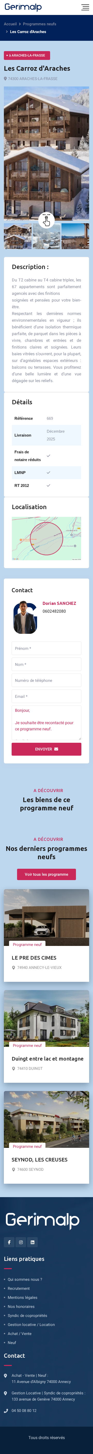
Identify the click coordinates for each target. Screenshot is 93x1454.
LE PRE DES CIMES (34, 958)
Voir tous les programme (46, 874)
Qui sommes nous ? (25, 1279)
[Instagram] (21, 1242)
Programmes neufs (39, 24)
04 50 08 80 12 (24, 1410)
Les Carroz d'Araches (37, 68)
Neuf (12, 1342)
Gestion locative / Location (31, 1324)
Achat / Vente (20, 1333)
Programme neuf (27, 944)
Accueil (10, 24)
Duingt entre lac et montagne (48, 1059)
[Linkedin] (32, 1242)
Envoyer (44, 749)
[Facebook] (9, 1242)
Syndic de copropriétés (27, 1315)
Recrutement (19, 1288)
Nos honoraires (21, 1306)
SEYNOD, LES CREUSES (39, 1160)
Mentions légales (22, 1297)
